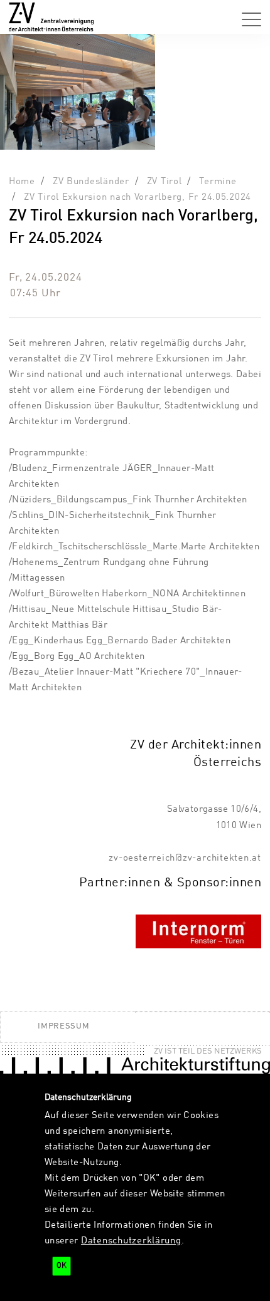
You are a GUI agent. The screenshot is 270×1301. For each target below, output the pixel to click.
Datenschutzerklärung (131, 1240)
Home (22, 181)
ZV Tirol (164, 181)
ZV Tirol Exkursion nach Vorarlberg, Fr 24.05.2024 (137, 197)
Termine (217, 181)
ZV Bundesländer (91, 181)
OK (62, 1266)
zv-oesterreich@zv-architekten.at (185, 858)
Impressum (63, 1026)
